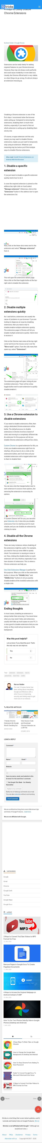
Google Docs (8, 904)
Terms (35, 1135)
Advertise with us (11, 1138)
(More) (37, 1121)
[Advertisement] (21, 29)
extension (12, 673)
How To (27, 673)
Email (24, 759)
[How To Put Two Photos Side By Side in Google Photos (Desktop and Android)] (22, 1009)
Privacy (28, 1135)
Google (6, 877)
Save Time (16, 675)
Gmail (5, 881)
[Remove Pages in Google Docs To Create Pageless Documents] (22, 953)
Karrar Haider (9, 43)
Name (8, 759)
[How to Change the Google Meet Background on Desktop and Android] (8, 1055)
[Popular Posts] (13, 1036)
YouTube (6, 895)
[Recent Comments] (31, 1036)
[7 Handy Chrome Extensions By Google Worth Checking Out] (12, 714)
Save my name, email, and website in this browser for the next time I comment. (19, 777)
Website (9, 766)
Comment (10, 745)
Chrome (6, 886)
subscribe (18, 794)
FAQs (11, 1135)
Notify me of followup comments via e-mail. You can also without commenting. (20, 793)
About (4, 1135)
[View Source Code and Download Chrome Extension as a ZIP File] (29, 714)
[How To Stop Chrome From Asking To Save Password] (8, 1065)
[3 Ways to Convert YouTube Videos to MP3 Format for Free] (22, 925)
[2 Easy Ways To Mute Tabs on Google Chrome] (8, 1045)
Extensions (20, 673)
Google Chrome (19, 43)
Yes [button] (20, 651)
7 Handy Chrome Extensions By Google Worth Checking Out (11, 723)
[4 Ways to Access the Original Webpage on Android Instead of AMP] (22, 981)
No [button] (20, 658)
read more (27, 812)
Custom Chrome (9, 446)
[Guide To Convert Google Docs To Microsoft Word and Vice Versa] (8, 1076)
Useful (23, 675)
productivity (8, 675)
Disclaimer (19, 1135)
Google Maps (8, 900)
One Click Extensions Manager (15, 570)
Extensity (11, 521)
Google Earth (8, 891)
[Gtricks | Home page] (9, 7)
